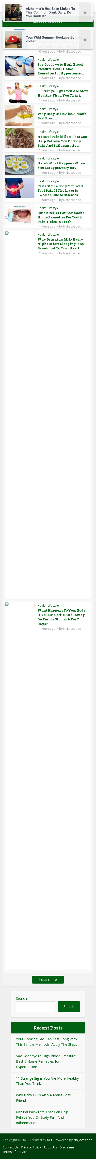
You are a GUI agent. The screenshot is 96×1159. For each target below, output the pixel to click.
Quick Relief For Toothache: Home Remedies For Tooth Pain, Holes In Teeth (61, 217)
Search (21, 998)
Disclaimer (67, 1147)
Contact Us (10, 1147)
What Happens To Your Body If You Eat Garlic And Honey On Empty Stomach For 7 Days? (61, 617)
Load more (48, 979)
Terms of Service (15, 1151)
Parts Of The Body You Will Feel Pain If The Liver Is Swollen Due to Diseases (60, 190)
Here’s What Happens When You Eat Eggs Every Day (61, 165)
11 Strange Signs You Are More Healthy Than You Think (63, 93)
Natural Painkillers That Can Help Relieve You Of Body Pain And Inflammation (62, 141)
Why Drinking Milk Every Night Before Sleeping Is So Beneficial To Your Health (60, 243)
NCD (50, 1140)
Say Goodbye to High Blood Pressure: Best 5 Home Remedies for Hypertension (61, 68)
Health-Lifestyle (48, 59)
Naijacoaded (72, 52)
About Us (50, 1147)
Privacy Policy (31, 1147)
